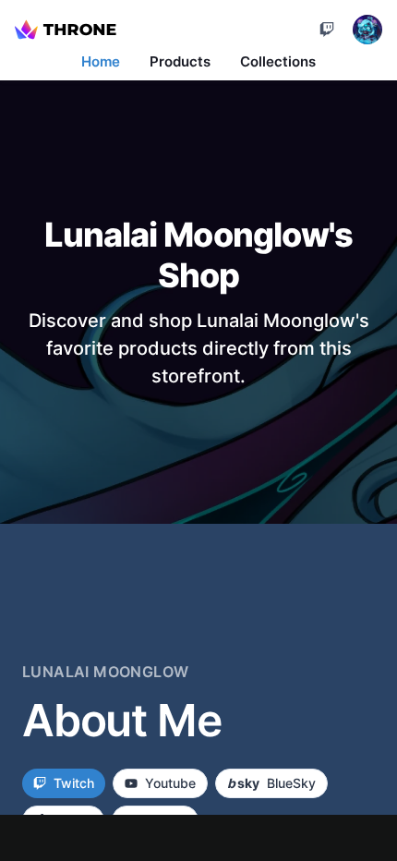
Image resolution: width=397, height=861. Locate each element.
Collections (278, 61)
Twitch (74, 783)
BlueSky (271, 783)
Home (100, 61)
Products (180, 61)
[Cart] (326, 29)
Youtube (170, 783)
